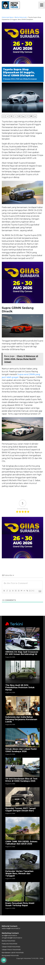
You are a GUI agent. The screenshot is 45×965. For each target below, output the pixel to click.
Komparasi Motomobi (10, 955)
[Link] (27, 590)
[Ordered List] (15, 590)
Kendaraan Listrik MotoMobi (13, 952)
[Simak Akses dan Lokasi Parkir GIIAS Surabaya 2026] (22, 737)
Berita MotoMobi (8, 941)
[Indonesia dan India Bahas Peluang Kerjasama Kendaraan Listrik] (22, 705)
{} (30, 590)
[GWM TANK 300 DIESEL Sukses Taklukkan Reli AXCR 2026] (22, 828)
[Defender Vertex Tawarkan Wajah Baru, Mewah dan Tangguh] (22, 860)
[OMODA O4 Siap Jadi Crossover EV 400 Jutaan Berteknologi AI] (22, 638)
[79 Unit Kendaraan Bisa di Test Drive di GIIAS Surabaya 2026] (22, 767)
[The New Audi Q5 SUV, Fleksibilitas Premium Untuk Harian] (22, 672)
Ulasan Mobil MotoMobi (11, 947)
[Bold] (4, 590)
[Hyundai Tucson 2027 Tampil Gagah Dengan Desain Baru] (22, 797)
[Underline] (9, 590)
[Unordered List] (18, 590)
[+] (33, 590)
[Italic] (7, 590)
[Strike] (12, 590)
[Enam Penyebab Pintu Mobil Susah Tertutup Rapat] (22, 891)
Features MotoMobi (9, 944)
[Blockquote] (21, 590)
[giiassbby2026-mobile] (22, 43)
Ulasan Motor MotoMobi (11, 949)
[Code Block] (24, 590)
